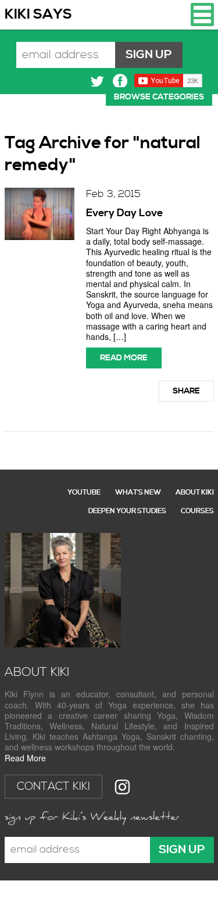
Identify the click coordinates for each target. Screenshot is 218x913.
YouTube (84, 492)
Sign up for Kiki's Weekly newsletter (92, 817)
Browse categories (159, 97)
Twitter (97, 81)
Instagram (122, 786)
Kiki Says (38, 14)
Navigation (202, 14)
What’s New (138, 492)
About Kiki (195, 492)
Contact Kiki (53, 786)
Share (186, 391)
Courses (197, 511)
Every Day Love (124, 213)
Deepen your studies (127, 511)
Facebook (120, 81)
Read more (124, 358)
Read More (25, 758)
